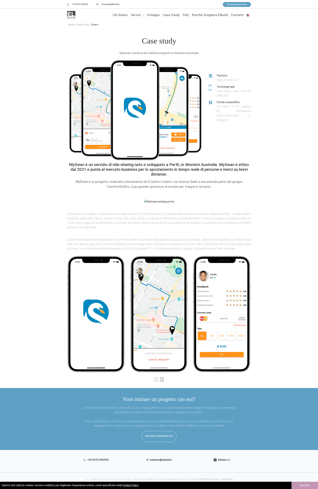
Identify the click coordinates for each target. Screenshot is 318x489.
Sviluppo (153, 15)
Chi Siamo (120, 15)
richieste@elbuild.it (160, 459)
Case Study (171, 15)
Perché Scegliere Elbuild (210, 15)
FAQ (186, 15)
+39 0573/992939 (98, 459)
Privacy (215, 479)
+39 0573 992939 (80, 4)
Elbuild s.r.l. (224, 459)
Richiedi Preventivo (237, 4)
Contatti (237, 15)
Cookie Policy (227, 479)
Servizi (136, 15)
